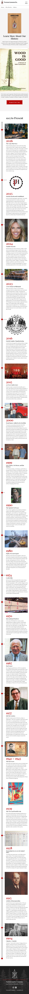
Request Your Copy (14, 102)
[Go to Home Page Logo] (14, 974)
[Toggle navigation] (26, 2)
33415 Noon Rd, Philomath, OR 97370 (14, 984)
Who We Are (9, 7)
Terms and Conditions (10, 990)
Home (2, 7)
